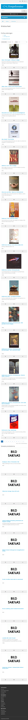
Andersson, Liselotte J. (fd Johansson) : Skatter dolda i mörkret (13, 375)
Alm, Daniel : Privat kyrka (8, 139)
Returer (2, 697)
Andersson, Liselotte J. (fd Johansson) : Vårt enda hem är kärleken (14, 403)
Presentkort (3, 704)
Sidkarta (2, 699)
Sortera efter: (4, 42)
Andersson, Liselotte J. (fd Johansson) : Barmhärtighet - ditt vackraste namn (11, 349)
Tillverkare (3, 702)
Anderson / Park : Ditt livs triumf (10, 218)
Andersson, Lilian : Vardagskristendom (11, 296)
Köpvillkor (3, 693)
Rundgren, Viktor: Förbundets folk (10, 461)
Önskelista (3, 712)
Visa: (16, 42)
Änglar (5, 35)
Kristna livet (13, 21)
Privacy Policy (3, 691)
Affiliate (2, 705)
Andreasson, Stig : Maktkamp (9, 430)
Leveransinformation (5, 690)
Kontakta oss (3, 696)
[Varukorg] (24, 1)
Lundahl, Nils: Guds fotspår (9, 638)
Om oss (2, 689)
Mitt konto (3, 710)
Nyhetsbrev (3, 714)
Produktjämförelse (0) (6, 39)
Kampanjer (3, 706)
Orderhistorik (3, 711)
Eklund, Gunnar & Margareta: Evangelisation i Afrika (13, 550)
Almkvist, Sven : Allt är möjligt (9, 165)
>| (23, 441)
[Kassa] (25, 1)
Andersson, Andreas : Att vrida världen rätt (12, 244)
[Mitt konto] (20, 1)
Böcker (7, 21)
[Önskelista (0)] (22, 1)
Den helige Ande (7, 36)
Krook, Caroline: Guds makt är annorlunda (12, 579)
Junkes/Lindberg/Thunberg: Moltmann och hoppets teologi (12, 521)
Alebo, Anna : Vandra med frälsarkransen (12, 86)
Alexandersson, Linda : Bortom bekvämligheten (13, 112)
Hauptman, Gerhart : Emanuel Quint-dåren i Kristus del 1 (13, 668)
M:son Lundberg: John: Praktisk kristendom (13, 608)
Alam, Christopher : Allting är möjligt (11, 60)
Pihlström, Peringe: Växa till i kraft (10, 491)
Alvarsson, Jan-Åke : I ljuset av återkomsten (12, 192)
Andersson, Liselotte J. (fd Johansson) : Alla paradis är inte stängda (12, 323)
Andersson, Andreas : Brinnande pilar (11, 270)
